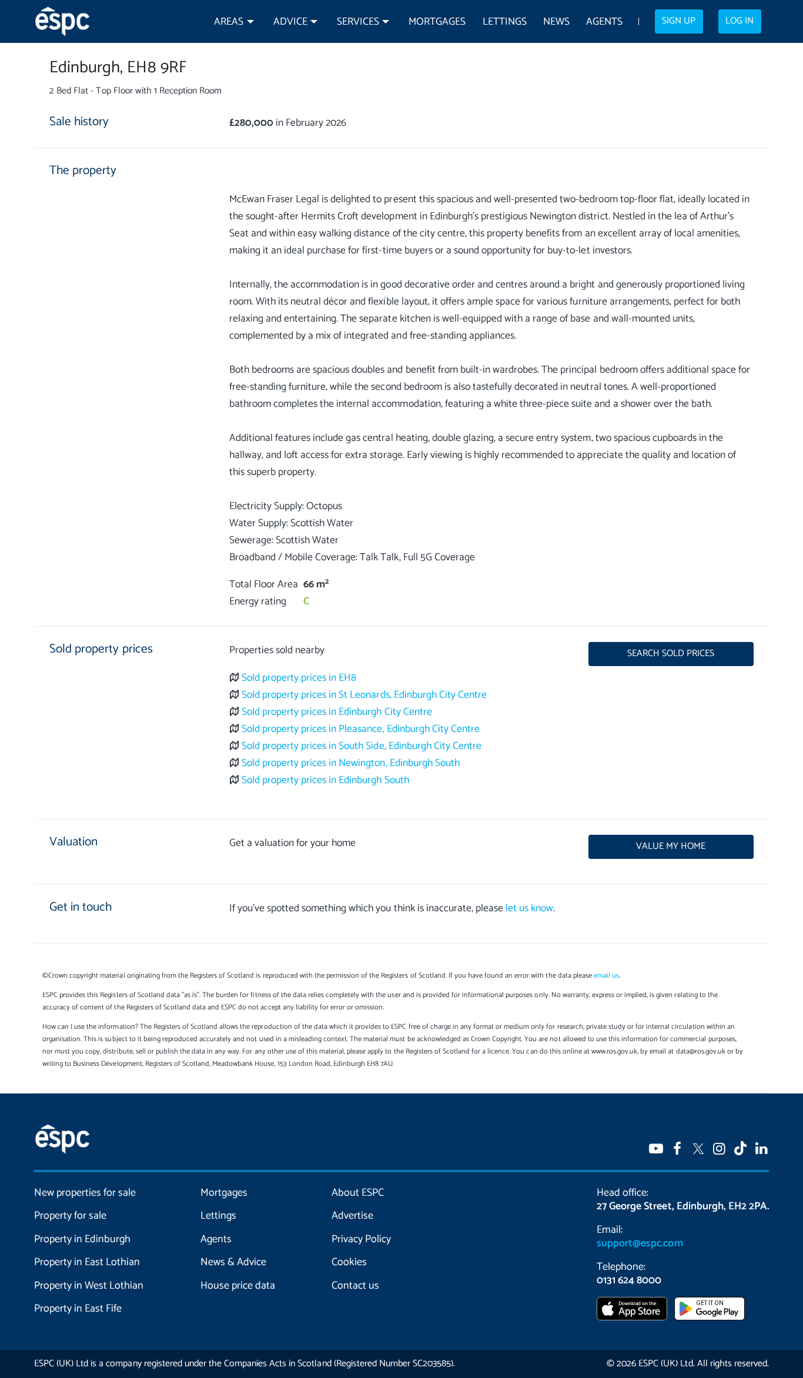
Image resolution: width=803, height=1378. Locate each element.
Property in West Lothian (89, 1286)
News (556, 22)
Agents (604, 22)
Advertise (352, 1216)
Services (358, 22)
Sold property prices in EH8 (299, 678)
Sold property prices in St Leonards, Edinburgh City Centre (364, 695)
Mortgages (437, 22)
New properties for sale (85, 1193)
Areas (228, 22)
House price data (237, 1286)
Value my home (670, 846)
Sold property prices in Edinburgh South (325, 780)
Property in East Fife (78, 1308)
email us (606, 975)
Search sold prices (670, 653)
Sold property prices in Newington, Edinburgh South (351, 763)
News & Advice (233, 1262)
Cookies (349, 1262)
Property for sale (70, 1216)
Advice (290, 22)
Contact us (355, 1286)
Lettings (505, 22)
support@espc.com (639, 1243)
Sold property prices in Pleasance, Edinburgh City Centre (361, 729)
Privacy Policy (361, 1239)
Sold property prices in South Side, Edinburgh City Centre (361, 746)
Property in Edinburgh (82, 1239)
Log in (739, 21)
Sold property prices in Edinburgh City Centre (337, 712)
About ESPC (358, 1193)
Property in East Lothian (87, 1262)
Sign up (678, 21)
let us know (529, 908)
